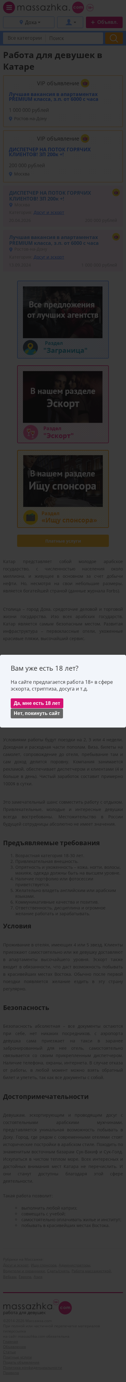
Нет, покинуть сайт (37, 713)
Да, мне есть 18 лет (37, 703)
